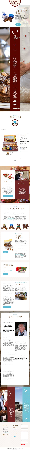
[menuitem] (27, 133)
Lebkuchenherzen (9, 219)
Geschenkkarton (20, 244)
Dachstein (4, 271)
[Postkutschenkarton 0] (7, 153)
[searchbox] (7, 129)
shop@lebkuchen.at (6, 432)
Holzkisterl (18, 243)
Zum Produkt (5, 252)
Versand (21, 139)
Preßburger (8, 270)
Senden (23, 444)
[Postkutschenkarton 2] (13, 153)
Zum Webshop (18, 24)
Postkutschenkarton (11, 218)
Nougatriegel (4, 270)
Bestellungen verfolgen (15, 160)
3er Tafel (11, 270)
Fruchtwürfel (22, 255)
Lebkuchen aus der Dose (7, 306)
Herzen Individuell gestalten (8, 195)
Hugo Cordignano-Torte (18, 254)
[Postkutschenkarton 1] (11, 153)
